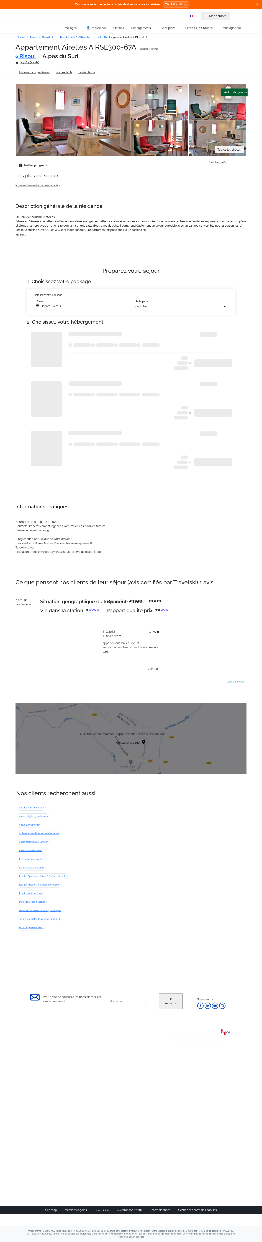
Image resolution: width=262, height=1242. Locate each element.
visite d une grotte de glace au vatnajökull (39, 919)
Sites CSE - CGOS (119, 1085)
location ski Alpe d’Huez (31, 893)
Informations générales (34, 72)
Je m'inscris (171, 1001)
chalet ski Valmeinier (29, 825)
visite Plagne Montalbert (31, 927)
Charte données (160, 1210)
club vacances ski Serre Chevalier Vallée (39, 833)
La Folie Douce (150, 1168)
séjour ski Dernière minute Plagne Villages (40, 910)
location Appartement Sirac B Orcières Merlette (42, 876)
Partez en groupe (119, 1081)
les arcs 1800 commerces (32, 867)
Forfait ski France (218, 1120)
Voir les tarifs (64, 72)
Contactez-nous (40, 1068)
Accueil (22, 37)
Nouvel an (180, 1081)
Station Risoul (110, 72)
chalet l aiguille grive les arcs (33, 816)
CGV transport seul (129, 1210)
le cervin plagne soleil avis (32, 859)
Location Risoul (102, 37)
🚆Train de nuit (96, 28)
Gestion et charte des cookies (197, 1210)
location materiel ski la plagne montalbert (39, 885)
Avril (176, 1102)
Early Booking (84, 1094)
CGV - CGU (102, 1210)
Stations (118, 28)
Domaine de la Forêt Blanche (75, 37)
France (34, 37)
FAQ (32, 1087)
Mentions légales (76, 1210)
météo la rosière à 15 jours (32, 902)
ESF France (214, 1124)
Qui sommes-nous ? (42, 1074)
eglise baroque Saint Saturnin (33, 842)
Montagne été (232, 28)
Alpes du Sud (49, 37)
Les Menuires (149, 1102)
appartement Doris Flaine (31, 807)
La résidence (86, 72)
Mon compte (217, 16)
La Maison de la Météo (30, 850)
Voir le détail (24, 604)
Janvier (178, 1085)
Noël (177, 1077)
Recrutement (38, 1080)
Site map (51, 1210)
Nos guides (115, 1151)
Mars (177, 1098)
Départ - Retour (51, 306)
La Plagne (147, 1094)
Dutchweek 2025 (151, 1164)
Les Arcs (146, 1098)
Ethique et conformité (43, 1093)
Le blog (113, 1147)
